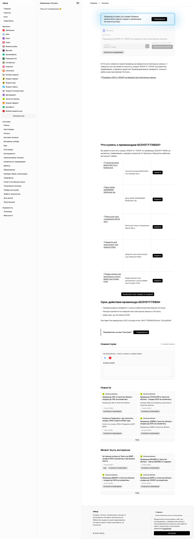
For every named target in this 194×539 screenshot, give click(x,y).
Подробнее (166, 528)
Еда (105, 468)
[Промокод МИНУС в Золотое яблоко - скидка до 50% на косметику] (119, 480)
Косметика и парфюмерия (113, 52)
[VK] (105, 358)
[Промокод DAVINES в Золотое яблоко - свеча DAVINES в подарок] (157, 462)
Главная (93, 3)
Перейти (157, 172)
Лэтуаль (105, 3)
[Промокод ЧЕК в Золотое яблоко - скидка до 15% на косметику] (119, 403)
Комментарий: (109, 363)
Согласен (172, 533)
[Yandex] (110, 358)
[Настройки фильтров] (78, 3)
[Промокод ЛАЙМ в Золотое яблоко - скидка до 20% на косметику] (157, 426)
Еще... (138, 440)
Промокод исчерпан (162, 47)
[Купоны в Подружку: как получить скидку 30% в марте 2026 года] (119, 426)
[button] (186, 3)
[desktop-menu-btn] (84, 3)
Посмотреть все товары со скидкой (138, 294)
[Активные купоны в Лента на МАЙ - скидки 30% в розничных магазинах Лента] (119, 462)
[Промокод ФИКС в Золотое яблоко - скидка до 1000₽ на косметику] (157, 480)
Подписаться (159, 19)
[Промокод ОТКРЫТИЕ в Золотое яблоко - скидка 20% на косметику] (157, 403)
